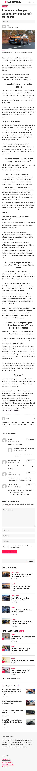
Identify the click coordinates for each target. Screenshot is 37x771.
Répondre (31, 439)
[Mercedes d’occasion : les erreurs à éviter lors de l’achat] (30, 712)
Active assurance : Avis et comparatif (22, 660)
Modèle (13, 584)
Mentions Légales (8, 764)
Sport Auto (15, 572)
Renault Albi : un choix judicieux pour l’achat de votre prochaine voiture (12, 722)
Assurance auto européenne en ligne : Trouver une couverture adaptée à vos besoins (11, 692)
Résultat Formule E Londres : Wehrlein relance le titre (20, 599)
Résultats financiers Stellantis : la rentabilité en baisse (21, 611)
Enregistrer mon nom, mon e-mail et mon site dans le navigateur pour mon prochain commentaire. (18, 546)
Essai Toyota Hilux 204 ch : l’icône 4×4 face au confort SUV (21, 622)
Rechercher (30, 561)
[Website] (34, 418)
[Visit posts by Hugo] (4, 27)
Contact (5, 767)
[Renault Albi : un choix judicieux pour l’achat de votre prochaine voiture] (30, 722)
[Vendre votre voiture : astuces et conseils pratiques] (30, 703)
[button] (3, 2)
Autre (5, 6)
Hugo (8, 25)
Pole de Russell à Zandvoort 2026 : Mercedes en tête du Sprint (22, 575)
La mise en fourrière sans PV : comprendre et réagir (20, 671)
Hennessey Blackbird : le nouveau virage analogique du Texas (21, 587)
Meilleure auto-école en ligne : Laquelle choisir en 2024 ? (20, 649)
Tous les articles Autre (11, 678)
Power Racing (12, 2)
